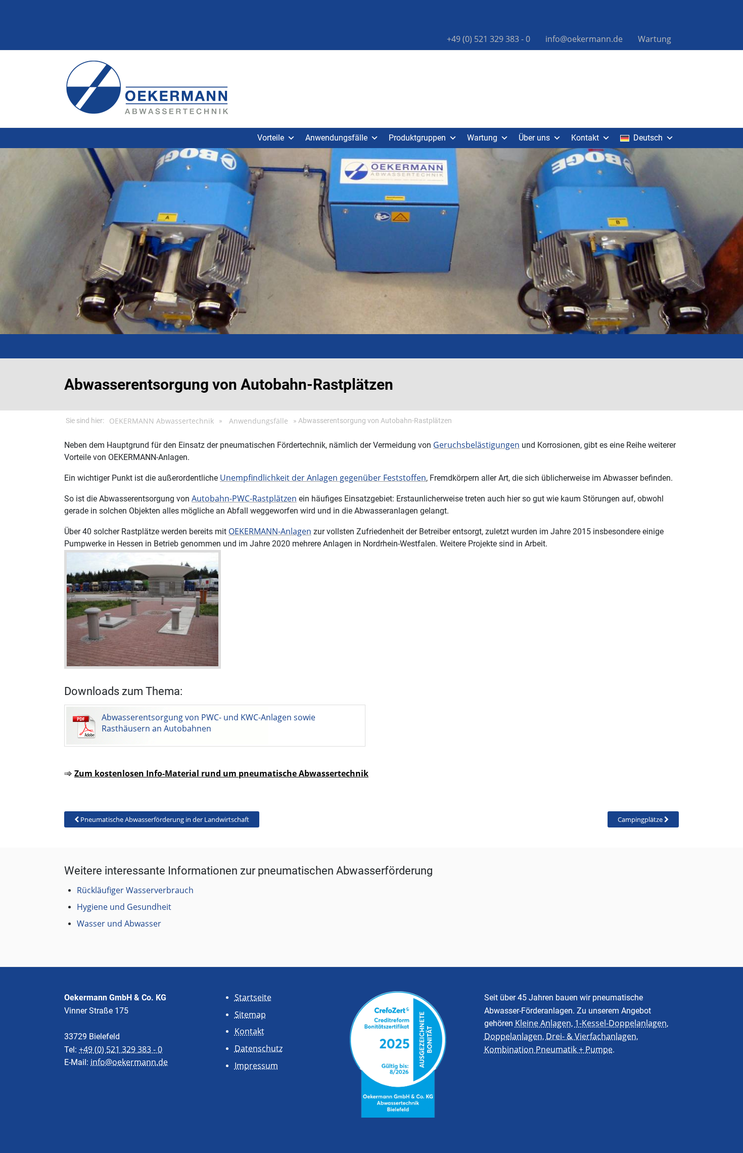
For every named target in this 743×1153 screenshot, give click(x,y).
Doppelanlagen (513, 1036)
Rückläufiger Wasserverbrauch (135, 890)
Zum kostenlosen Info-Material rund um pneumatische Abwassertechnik (221, 773)
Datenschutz (259, 1048)
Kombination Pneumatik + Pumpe (548, 1049)
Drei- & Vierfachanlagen (591, 1036)
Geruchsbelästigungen (476, 444)
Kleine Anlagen (543, 1023)
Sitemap (250, 1014)
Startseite (253, 997)
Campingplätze (641, 819)
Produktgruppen (417, 138)
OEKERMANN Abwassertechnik (161, 421)
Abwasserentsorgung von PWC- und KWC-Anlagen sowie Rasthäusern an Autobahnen (208, 723)
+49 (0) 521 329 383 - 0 (488, 38)
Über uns (534, 138)
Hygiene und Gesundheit (124, 906)
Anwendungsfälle (336, 138)
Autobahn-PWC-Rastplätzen (244, 498)
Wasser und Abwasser (119, 923)
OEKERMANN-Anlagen (269, 531)
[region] (371, 241)
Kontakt (585, 138)
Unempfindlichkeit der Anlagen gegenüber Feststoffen (323, 477)
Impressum (256, 1065)
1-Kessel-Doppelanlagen (621, 1023)
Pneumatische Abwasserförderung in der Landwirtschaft (164, 819)
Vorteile (270, 138)
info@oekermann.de (584, 38)
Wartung (654, 38)
